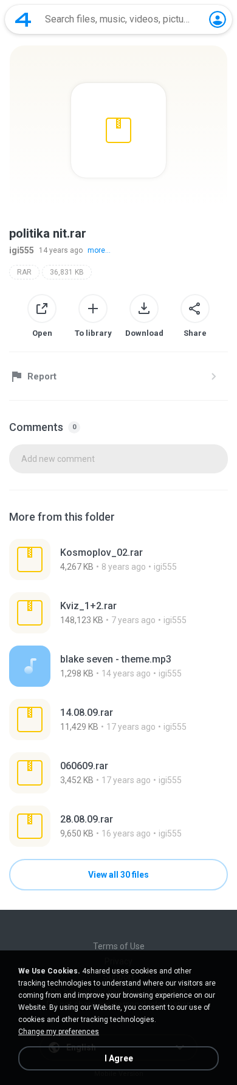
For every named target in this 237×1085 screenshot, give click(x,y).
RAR (24, 272)
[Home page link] (23, 19)
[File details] (118, 559)
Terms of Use (119, 946)
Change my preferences (58, 1031)
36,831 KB (67, 272)
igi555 (21, 250)
